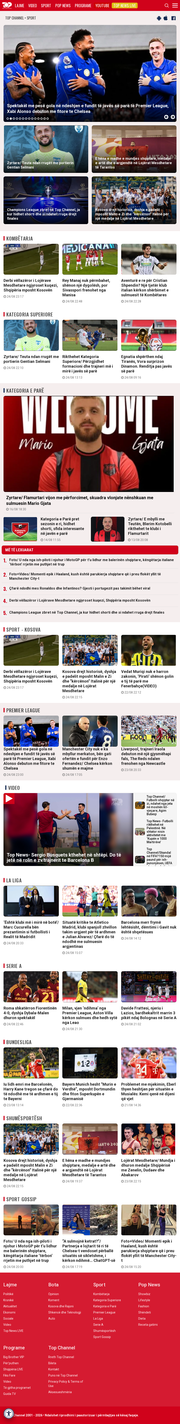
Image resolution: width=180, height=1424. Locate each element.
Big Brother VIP (13, 1357)
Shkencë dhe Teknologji (64, 1312)
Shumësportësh (24, 1118)
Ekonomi (9, 1312)
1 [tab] (8, 119)
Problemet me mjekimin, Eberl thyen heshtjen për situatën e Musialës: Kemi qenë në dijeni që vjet (148, 1094)
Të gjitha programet (17, 1387)
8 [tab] (29, 119)
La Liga (14, 880)
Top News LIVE (124, 5)
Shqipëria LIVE (13, 1369)
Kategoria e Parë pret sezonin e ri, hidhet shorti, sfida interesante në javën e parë (62, 529)
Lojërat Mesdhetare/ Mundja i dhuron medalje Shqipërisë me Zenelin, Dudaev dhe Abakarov (148, 1170)
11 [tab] (38, 119)
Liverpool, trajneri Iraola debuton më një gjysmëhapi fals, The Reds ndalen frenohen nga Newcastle (146, 759)
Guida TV (9, 1394)
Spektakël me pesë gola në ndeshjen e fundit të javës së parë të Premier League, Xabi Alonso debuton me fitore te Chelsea (30, 761)
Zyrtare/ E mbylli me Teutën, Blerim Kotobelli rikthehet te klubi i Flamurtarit (150, 529)
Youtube (102, 5)
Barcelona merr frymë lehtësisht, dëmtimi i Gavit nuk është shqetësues (148, 930)
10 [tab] (35, 119)
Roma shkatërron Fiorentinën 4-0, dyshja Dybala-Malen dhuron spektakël (30, 1016)
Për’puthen (11, 1363)
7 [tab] (26, 119)
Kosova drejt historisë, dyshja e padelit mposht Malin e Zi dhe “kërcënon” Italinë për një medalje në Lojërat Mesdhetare (89, 684)
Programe (83, 5)
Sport (46, 5)
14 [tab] (48, 119)
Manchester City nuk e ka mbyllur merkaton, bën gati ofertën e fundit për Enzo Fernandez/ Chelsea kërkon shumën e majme (87, 761)
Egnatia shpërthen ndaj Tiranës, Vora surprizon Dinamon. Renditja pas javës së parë (146, 366)
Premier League (23, 710)
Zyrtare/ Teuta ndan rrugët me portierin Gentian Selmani (31, 362)
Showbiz (144, 1294)
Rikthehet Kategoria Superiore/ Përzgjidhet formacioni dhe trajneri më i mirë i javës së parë (87, 366)
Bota (53, 1284)
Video (32, 5)
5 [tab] (20, 119)
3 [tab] (14, 119)
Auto (51, 1318)
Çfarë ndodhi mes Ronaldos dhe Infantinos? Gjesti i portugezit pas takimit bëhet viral (79, 588)
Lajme (19, 5)
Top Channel (61, 1347)
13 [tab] (44, 119)
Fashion (143, 1306)
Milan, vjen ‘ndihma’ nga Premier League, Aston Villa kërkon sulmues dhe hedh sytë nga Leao (89, 1018)
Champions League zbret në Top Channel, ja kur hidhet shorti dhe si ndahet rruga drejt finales (86, 612)
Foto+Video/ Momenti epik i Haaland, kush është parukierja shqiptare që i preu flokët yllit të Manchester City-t (85, 576)
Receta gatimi (148, 1324)
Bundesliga (19, 1041)
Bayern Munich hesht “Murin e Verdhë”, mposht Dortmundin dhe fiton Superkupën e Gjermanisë (89, 1094)
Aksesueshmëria (60, 1392)
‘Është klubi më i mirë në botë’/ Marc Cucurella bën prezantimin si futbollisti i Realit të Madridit (31, 932)
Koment (53, 1300)
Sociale (8, 1318)
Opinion (53, 1294)
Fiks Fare (9, 1375)
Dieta (142, 1318)
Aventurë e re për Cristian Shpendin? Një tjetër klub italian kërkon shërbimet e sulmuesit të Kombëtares (145, 290)
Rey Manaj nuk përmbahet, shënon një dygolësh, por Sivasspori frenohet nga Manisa (86, 290)
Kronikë (8, 1300)
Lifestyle (144, 1300)
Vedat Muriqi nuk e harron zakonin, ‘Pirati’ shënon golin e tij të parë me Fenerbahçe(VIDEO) (147, 681)
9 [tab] (32, 119)
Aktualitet (10, 1306)
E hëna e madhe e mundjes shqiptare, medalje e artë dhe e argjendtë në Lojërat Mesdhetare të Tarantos (88, 1170)
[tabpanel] (90, 73)
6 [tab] (23, 119)
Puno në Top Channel (63, 1375)
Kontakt (53, 1369)
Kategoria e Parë (25, 390)
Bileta (52, 1363)
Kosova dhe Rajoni (61, 1306)
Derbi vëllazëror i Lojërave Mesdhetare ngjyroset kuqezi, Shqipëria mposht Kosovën (31, 288)
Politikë (8, 1294)
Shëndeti (144, 1312)
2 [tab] (11, 119)
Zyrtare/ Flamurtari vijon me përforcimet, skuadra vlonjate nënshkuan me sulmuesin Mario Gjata (79, 503)
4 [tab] (17, 119)
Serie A (14, 965)
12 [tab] (41, 119)
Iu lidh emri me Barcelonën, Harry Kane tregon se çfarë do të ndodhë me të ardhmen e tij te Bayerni (31, 1094)
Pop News (63, 5)
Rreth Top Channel (61, 1357)
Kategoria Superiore (29, 314)
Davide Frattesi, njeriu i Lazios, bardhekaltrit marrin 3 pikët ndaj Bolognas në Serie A (148, 1016)
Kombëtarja (19, 238)
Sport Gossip (21, 1199)
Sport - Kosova (23, 629)
